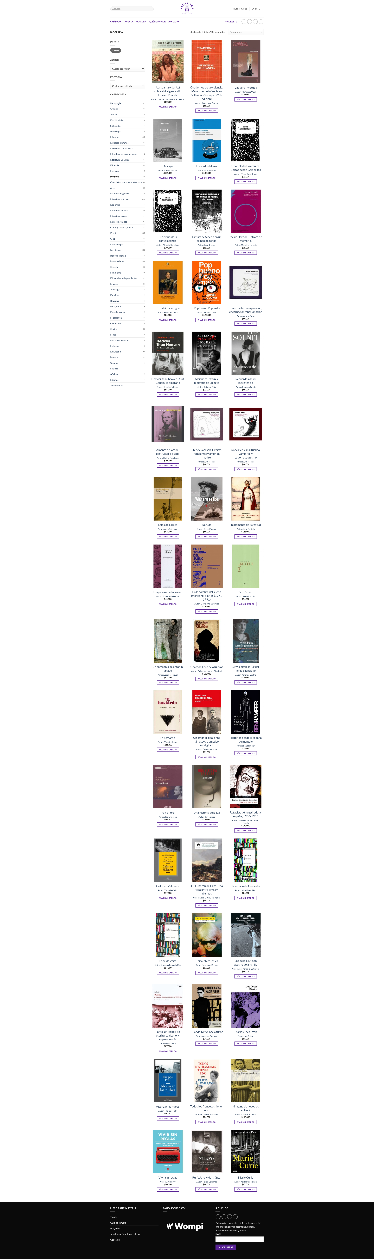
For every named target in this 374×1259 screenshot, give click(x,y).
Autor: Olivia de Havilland (207, 1114)
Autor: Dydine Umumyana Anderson (167, 99)
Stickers (114, 368)
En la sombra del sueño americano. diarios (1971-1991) (207, 595)
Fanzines (114, 295)
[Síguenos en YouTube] (261, 21)
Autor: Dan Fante (168, 1043)
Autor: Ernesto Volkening (167, 596)
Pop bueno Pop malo (207, 308)
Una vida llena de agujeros (206, 667)
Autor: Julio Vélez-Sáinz (245, 890)
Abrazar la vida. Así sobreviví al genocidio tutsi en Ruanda (167, 91)
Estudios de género (119, 193)
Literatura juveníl (119, 216)
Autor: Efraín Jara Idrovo (245, 174)
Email (218, 1234)
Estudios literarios (119, 142)
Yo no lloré (167, 812)
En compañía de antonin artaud (168, 668)
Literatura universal (120, 159)
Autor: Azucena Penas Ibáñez (168, 965)
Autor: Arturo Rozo (245, 316)
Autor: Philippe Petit (167, 1111)
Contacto (173, 21)
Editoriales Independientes (123, 278)
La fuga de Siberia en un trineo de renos (206, 238)
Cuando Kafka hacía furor (207, 1031)
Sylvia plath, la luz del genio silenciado (245, 668)
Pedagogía (115, 103)
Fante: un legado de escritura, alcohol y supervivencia (168, 1035)
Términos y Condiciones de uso (125, 1234)
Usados (114, 362)
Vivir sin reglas (168, 1177)
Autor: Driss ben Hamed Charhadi (206, 671)
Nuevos (114, 357)
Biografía (114, 176)
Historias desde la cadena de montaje (246, 739)
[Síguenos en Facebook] (255, 21)
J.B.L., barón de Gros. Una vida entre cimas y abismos (207, 889)
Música (114, 283)
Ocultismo (115, 323)
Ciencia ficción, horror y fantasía (126, 182)
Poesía (113, 233)
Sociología (115, 125)
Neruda (206, 524)
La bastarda (167, 737)
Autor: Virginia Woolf (168, 170)
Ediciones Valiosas (119, 340)
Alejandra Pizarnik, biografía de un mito (206, 380)
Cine (112, 238)
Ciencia (114, 266)
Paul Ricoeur (246, 592)
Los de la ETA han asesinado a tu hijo (245, 962)
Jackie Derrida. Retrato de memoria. (245, 238)
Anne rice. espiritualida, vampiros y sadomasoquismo (245, 453)
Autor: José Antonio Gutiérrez (245, 969)
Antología (115, 289)
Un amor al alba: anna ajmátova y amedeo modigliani (206, 741)
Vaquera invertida (245, 87)
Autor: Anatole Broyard (206, 1036)
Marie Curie (245, 1177)
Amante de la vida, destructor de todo (167, 451)
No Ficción (115, 249)
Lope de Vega (167, 961)
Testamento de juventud (246, 524)
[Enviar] (150, 8)
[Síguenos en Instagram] (249, 21)
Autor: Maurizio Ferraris (246, 245)
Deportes (115, 204)
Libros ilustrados (118, 221)
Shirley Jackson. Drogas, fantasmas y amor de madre (207, 453)
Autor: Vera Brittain (246, 529)
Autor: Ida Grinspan (168, 817)
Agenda (129, 21)
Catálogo (115, 21)
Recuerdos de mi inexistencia (245, 380)
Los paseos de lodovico (167, 592)
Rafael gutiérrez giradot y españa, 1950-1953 (246, 814)
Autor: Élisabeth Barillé (206, 749)
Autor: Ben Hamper (246, 745)
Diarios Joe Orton (245, 1031)
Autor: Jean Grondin (245, 596)
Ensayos (114, 171)
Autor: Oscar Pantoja (206, 529)
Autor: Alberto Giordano (167, 245)
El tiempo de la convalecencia (168, 238)
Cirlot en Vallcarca (167, 886)
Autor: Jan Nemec (207, 817)
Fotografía (115, 306)
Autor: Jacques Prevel (168, 675)
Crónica (114, 108)
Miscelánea (116, 317)
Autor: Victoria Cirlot (168, 890)
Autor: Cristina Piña (207, 387)
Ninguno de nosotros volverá (246, 1108)
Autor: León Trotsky (207, 245)
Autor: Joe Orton (245, 1036)
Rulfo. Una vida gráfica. (206, 1177)
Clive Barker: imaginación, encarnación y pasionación (245, 309)
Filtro (115, 50)
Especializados (117, 312)
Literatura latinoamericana (123, 154)
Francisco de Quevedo (246, 886)
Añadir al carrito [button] (168, 107)
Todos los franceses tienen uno (206, 1108)
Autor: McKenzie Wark (245, 92)
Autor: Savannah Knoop (207, 965)
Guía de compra (118, 1222)
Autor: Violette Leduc (168, 742)
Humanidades (117, 261)
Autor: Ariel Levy (167, 1181)
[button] (258, 9)
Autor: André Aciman (168, 529)
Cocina (113, 328)
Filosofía (114, 165)
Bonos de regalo (118, 255)
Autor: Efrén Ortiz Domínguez (206, 897)
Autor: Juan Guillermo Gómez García (245, 821)
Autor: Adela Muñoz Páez (245, 1181)
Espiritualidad (117, 120)
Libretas (114, 379)
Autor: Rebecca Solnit (246, 387)
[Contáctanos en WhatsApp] (243, 21)
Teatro (113, 114)
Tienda (113, 1217)
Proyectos (141, 21)
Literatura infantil (119, 210)
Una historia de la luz (207, 812)
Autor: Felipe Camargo (206, 1181)
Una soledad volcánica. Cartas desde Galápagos (246, 167)
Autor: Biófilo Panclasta (168, 458)
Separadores (116, 385)
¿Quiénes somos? (157, 21)
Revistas (114, 300)
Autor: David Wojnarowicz (206, 603)
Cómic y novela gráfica (121, 227)
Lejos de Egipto (167, 524)
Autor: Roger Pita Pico (167, 312)
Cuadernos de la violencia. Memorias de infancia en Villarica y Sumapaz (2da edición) (206, 93)
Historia (114, 137)
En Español (115, 351)
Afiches (114, 374)
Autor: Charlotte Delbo (245, 1114)
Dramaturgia (116, 244)
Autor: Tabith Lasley (207, 170)
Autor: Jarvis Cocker (206, 312)
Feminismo (115, 272)
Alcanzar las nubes (167, 1106)
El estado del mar (206, 166)
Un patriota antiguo (167, 308)
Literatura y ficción (119, 199)
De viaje (168, 166)
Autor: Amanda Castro (245, 675)
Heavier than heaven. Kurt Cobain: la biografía (167, 380)
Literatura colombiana (121, 148)
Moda (113, 334)
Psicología (115, 131)
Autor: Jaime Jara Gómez (206, 103)
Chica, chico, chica (206, 961)
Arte (112, 187)
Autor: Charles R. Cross (167, 387)
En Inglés (114, 345)
